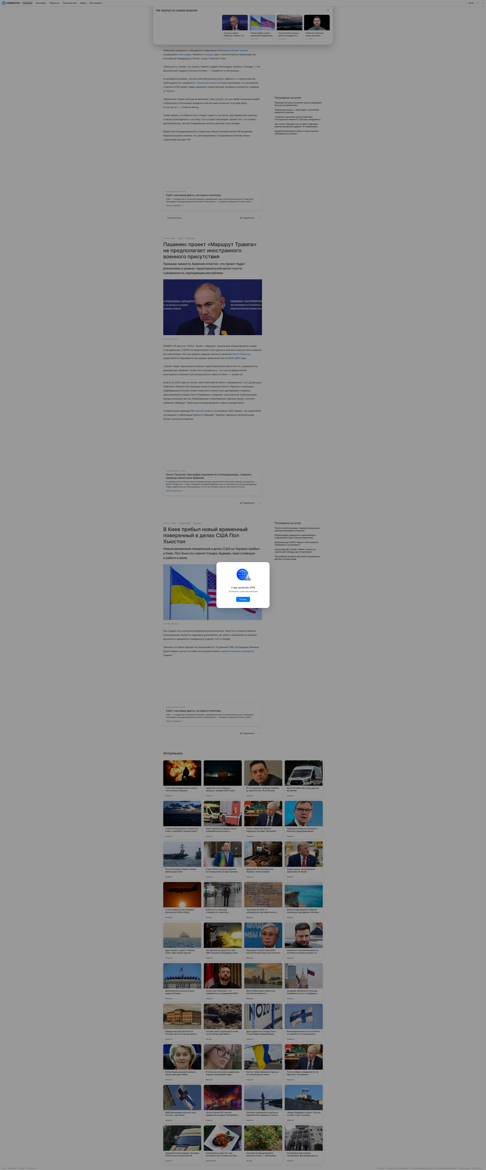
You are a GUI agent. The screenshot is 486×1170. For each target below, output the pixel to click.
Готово (243, 599)
